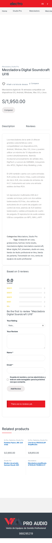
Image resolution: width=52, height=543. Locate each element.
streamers (26, 249)
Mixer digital (12, 249)
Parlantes (12, 440)
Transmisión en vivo (25, 255)
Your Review (12, 331)
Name (10, 352)
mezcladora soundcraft (33, 246)
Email (10, 365)
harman (21, 243)
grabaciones (12, 243)
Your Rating (12, 321)
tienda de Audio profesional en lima (22, 252)
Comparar (35, 83)
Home (4, 11)
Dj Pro (6, 440)
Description (8, 126)
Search (42, 3)
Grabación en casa (27, 240)
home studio (31, 243)
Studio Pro (17, 11)
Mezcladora (34, 11)
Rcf (19, 249)
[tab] (8, 127)
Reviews (30, 126)
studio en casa (37, 249)
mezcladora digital (15, 246)
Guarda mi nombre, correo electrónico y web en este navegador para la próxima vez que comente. (28, 379)
